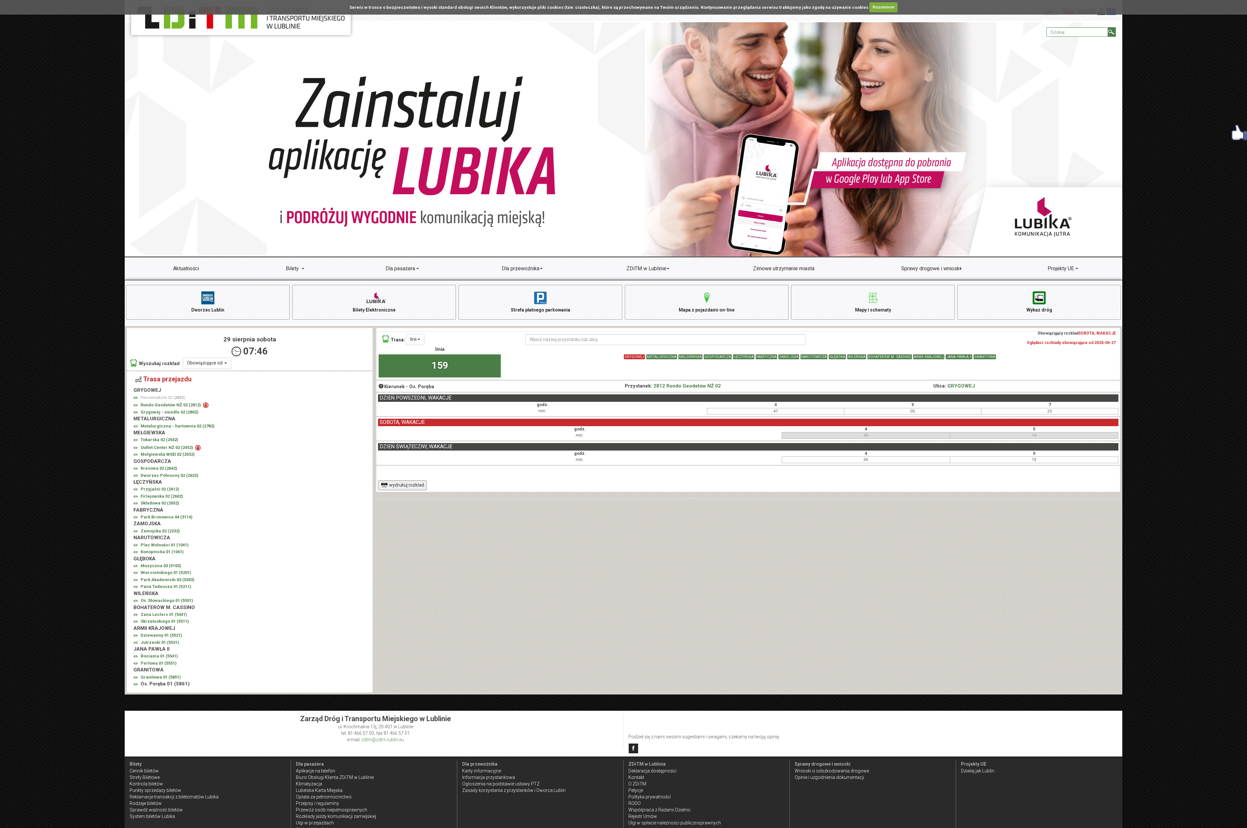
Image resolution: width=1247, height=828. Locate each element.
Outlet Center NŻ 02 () (167, 447)
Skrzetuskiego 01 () (165, 621)
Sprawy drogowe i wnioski (931, 268)
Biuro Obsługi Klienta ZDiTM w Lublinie (335, 777)
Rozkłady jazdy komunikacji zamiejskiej (336, 816)
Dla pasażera (400, 268)
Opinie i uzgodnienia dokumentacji (829, 777)
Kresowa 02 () (159, 468)
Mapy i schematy (873, 309)
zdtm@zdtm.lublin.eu (382, 739)
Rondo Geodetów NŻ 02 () (171, 404)
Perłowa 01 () (159, 663)
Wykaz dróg (1039, 309)
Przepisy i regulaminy (317, 803)
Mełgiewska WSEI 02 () (168, 454)
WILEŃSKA (856, 357)
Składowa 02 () (160, 503)
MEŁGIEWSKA (690, 357)
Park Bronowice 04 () (167, 517)
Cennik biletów (144, 770)
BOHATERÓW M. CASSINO (889, 357)
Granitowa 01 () (161, 677)
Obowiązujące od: (205, 362)
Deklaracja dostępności (652, 770)
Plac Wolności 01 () (165, 544)
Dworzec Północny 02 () (169, 475)
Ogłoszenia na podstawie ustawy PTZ (501, 783)
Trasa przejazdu (167, 379)
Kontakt (636, 777)
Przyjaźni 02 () (160, 489)
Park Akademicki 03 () (168, 579)
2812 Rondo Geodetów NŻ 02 (687, 386)
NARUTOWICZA (814, 357)
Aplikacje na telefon (315, 770)
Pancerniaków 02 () (163, 397)
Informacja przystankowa (488, 777)
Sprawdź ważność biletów (156, 809)
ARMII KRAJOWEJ (929, 357)
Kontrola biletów (146, 783)
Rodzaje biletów (146, 803)
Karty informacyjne (481, 770)
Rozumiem (884, 7)
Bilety (292, 268)
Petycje (635, 790)
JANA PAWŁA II (959, 357)
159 (440, 365)
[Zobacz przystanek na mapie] (135, 398)
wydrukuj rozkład (406, 485)
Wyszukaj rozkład (159, 363)
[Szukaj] (1112, 32)
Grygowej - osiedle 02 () (169, 412)
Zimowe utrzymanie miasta (783, 268)
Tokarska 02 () (159, 439)
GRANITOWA (984, 357)
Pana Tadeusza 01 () (166, 586)
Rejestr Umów (642, 816)
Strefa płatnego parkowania (540, 309)
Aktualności (186, 268)
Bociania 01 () (159, 656)
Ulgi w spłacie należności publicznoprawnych (674, 822)
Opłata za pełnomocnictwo (324, 796)
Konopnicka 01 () (162, 551)
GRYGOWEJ (634, 357)
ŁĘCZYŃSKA (744, 357)
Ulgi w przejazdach (315, 822)
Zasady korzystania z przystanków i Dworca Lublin (514, 790)
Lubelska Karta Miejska (319, 790)
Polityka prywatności (649, 796)
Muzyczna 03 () (161, 565)
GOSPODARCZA (717, 357)
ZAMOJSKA (789, 357)
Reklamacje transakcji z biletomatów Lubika (174, 796)
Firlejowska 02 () (162, 496)
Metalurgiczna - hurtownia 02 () (178, 426)
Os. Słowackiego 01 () (167, 600)
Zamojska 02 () (160, 531)
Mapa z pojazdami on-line (707, 309)
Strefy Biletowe (145, 777)
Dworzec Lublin (207, 309)
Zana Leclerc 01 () (164, 614)
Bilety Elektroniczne (374, 309)
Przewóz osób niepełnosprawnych (331, 809)
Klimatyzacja (309, 783)
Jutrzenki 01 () (160, 642)
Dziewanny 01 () (161, 635)
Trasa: (398, 339)
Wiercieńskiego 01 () (166, 572)
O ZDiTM (637, 783)
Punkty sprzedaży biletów (155, 790)
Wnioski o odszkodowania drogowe (832, 770)
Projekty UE (1061, 268)
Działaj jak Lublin (977, 770)
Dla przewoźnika (520, 268)
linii (414, 339)
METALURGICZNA (661, 357)
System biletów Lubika (152, 816)
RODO (634, 803)
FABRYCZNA (766, 357)
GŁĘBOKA (837, 357)
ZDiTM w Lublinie (646, 268)
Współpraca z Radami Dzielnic (659, 809)
